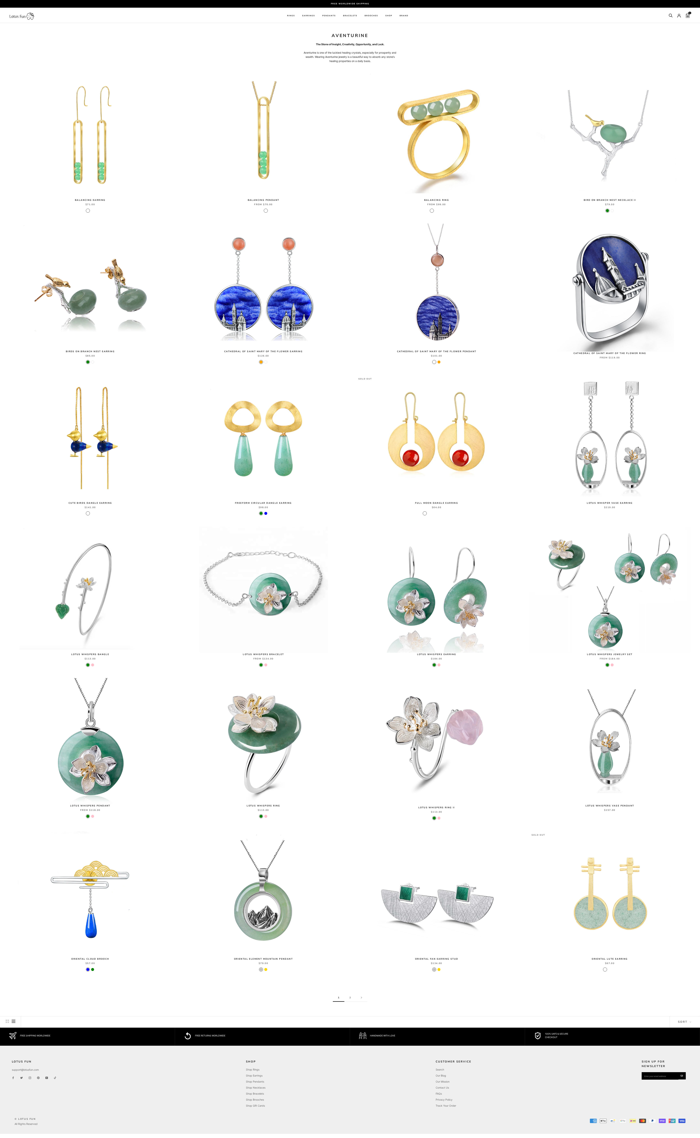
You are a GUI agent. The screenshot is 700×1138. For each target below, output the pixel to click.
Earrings (308, 15)
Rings (291, 15)
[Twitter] (21, 1077)
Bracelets (350, 15)
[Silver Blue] (614, 969)
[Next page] (361, 998)
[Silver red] (429, 513)
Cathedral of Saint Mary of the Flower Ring (609, 353)
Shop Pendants (255, 1081)
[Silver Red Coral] (87, 210)
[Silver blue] (439, 513)
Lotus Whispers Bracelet (263, 654)
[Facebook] (13, 1077)
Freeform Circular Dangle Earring (263, 503)
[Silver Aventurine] (92, 513)
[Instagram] (30, 1077)
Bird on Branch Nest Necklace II (610, 200)
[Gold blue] (448, 513)
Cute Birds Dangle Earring (90, 503)
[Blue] (265, 513)
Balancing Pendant (263, 200)
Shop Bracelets (255, 1093)
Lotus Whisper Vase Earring (610, 503)
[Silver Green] (609, 969)
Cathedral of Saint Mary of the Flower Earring (263, 351)
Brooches (371, 15)
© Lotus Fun (25, 1119)
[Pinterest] (38, 1077)
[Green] (607, 210)
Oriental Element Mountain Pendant (263, 958)
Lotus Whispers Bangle (90, 654)
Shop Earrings (254, 1075)
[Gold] (265, 969)
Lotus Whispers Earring (436, 654)
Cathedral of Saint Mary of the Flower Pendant (436, 351)
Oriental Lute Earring (610, 958)
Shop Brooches (255, 1099)
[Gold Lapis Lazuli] (87, 513)
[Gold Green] (605, 969)
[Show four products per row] (13, 1021)
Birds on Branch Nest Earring (90, 351)
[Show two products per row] (7, 1021)
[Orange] (261, 362)
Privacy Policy (444, 1099)
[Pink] (92, 664)
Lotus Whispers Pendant (90, 805)
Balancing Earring (90, 200)
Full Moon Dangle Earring (436, 503)
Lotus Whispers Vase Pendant (610, 805)
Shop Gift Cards (255, 1105)
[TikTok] (55, 1077)
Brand (404, 15)
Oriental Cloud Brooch (90, 958)
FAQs (439, 1093)
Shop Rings (252, 1069)
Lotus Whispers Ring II (436, 807)
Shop (388, 15)
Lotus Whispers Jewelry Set (609, 654)
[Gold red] (424, 513)
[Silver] (261, 969)
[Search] (671, 15)
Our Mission (443, 1081)
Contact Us (442, 1087)
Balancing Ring (436, 200)
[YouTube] (46, 1077)
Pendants (329, 15)
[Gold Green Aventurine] (92, 210)
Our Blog (441, 1075)
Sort (683, 1022)
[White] (612, 210)
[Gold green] (443, 513)
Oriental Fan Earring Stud (436, 958)
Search (440, 1069)
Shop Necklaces (255, 1087)
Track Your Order (446, 1105)
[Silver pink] (434, 513)
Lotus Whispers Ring (263, 805)
